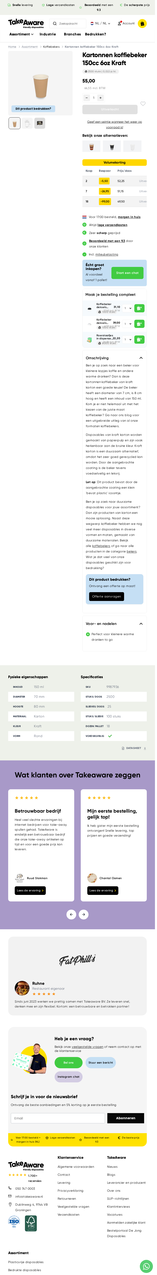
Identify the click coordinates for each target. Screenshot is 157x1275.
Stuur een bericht (101, 1062)
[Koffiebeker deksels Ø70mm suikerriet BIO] (89, 324)
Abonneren (125, 1118)
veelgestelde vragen (87, 1047)
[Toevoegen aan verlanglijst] (143, 103)
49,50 (121, 201)
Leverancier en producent (126, 1183)
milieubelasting (106, 254)
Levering (64, 1183)
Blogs (111, 1175)
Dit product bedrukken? (33, 109)
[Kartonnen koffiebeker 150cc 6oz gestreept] (91, 146)
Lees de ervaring (28, 890)
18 (87, 201)
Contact (64, 1175)
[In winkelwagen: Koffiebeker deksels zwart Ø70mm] (139, 308)
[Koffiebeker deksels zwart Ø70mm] (89, 308)
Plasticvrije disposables (26, 1262)
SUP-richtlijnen (118, 1198)
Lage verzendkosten (62, 1137)
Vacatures (114, 1214)
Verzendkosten (69, 1214)
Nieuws (112, 1167)
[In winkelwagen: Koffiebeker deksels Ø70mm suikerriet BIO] (139, 324)
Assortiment (30, 46)
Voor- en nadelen (101, 623)
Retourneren (67, 1198)
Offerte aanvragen (106, 596)
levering (22, 5)
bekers (132, 551)
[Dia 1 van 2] (14, 123)
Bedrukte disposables (24, 1270)
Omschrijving (97, 358)
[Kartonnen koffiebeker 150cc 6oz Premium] (112, 146)
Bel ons (69, 1062)
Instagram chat (69, 1076)
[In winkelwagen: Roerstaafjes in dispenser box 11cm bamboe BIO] (139, 339)
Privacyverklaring (71, 1191)
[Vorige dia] (71, 914)
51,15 (121, 191)
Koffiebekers (51, 46)
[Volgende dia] (84, 914)
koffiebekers (101, 546)
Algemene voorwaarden (76, 1167)
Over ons (114, 1191)
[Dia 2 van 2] (27, 123)
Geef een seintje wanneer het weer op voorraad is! (114, 124)
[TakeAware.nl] (26, 23)
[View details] (39, 123)
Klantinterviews (118, 1206)
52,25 (121, 181)
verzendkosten (60, 5)
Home (12, 46)
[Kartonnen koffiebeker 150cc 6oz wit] (132, 146)
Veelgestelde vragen (73, 1206)
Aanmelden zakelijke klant (126, 1222)
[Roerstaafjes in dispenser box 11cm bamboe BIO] (89, 339)
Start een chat (127, 273)
